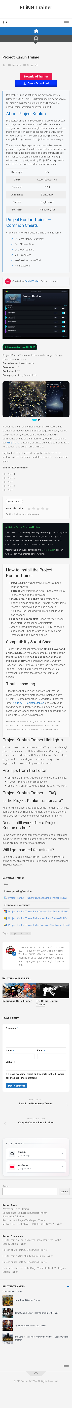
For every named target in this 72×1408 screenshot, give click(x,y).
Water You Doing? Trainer (16, 1209)
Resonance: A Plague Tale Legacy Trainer (24, 1220)
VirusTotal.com (49, 550)
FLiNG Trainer (36, 7)
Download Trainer (36, 76)
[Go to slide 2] (39, 420)
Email (41, 1050)
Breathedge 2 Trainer (13, 1216)
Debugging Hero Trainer (17, 1001)
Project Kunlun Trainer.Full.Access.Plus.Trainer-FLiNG (37, 897)
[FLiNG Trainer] (36, 31)
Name (10, 1050)
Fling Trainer (13, 442)
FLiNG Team (9, 1240)
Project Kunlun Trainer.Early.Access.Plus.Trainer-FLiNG (38, 911)
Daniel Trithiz (32, 281)
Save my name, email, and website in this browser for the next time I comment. (35, 1076)
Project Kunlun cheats (20, 933)
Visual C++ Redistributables (28, 702)
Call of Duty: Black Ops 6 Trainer (30, 1250)
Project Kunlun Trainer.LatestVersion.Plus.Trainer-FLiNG (39, 925)
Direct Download (38, 83)
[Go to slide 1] (34, 420)
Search (6, 1186)
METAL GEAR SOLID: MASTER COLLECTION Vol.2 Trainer (32, 1224)
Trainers (16, 65)
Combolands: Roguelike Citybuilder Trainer (25, 1213)
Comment (12, 1028)
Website (10, 1062)
